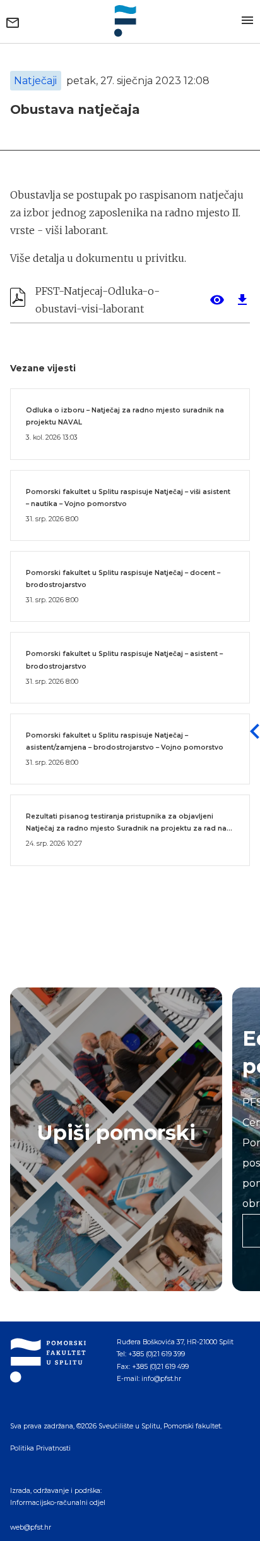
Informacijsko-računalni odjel (57, 1503)
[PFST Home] (130, 21)
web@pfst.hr (30, 1527)
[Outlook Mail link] (12, 22)
